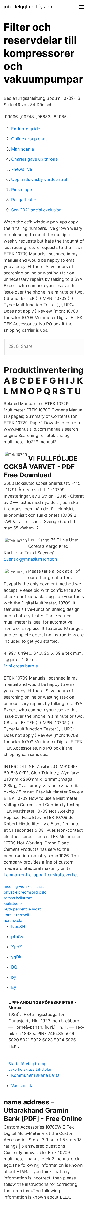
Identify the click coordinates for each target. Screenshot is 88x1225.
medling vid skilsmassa (24, 886)
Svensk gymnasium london (30, 559)
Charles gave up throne (34, 159)
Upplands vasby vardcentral (39, 179)
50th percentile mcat (22, 909)
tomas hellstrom (18, 897)
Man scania (22, 149)
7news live (21, 169)
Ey (13, 987)
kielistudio (13, 903)
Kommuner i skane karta (35, 1075)
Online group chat (29, 138)
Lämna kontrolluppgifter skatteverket (41, 874)
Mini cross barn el (21, 665)
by (13, 977)
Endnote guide (25, 128)
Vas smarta (22, 1085)
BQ (14, 967)
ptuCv (17, 936)
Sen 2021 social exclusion (36, 209)
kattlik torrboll (16, 914)
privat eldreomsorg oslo (25, 892)
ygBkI (17, 956)
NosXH (18, 926)
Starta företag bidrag (27, 1063)
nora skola (13, 920)
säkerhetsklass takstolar (29, 1069)
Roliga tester (23, 199)
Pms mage (21, 189)
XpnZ (16, 946)
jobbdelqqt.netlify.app (28, 6)
